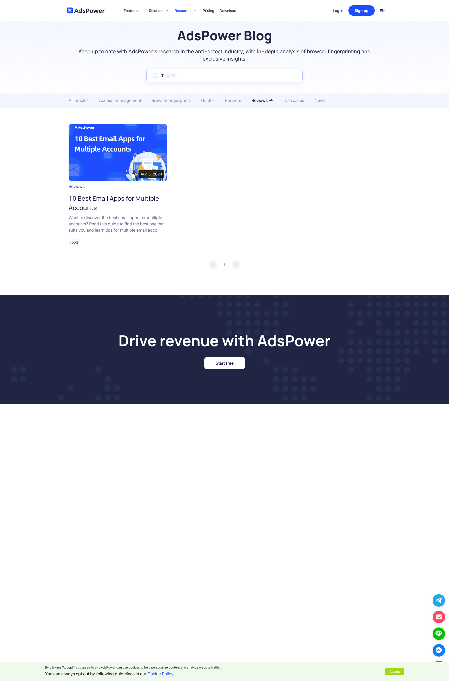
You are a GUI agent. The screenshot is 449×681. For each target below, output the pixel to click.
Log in (338, 10)
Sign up (361, 10)
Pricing (208, 3)
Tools (74, 242)
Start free (225, 363)
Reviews (77, 186)
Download (228, 3)
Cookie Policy (160, 673)
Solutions (156, 3)
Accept (394, 671)
